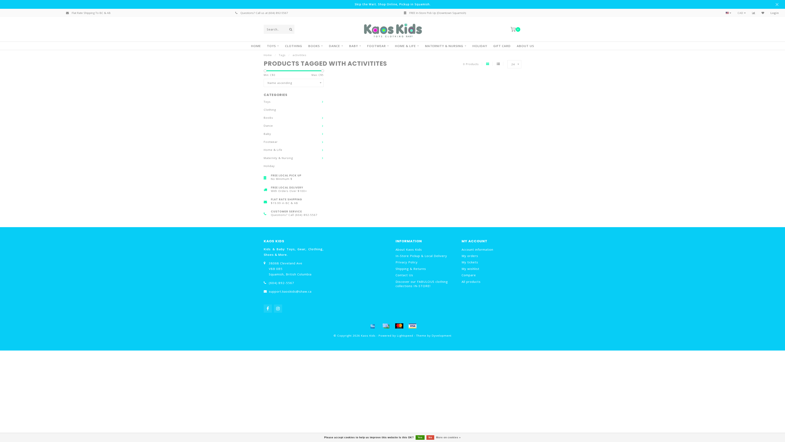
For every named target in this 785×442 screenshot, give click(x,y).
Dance (334, 46)
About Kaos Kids (409, 249)
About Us (525, 46)
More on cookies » (448, 437)
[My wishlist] (762, 13)
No (430, 437)
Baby (353, 46)
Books (314, 46)
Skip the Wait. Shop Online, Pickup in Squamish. (393, 4)
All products (471, 282)
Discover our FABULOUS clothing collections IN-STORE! (422, 284)
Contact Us (404, 275)
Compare (469, 275)
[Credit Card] (386, 326)
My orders (470, 256)
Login (774, 13)
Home (256, 46)
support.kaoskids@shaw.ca (290, 291)
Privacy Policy (407, 262)
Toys (271, 46)
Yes (420, 437)
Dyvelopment (441, 335)
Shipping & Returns (411, 269)
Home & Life (405, 46)
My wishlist (470, 269)
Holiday (479, 46)
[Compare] (753, 13)
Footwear (376, 46)
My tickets (470, 262)
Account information (477, 249)
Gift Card (502, 46)
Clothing (293, 46)
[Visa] (412, 326)
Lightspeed (405, 335)
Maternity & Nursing (444, 46)
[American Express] (373, 326)
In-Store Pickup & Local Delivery (421, 256)
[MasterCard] (399, 326)
